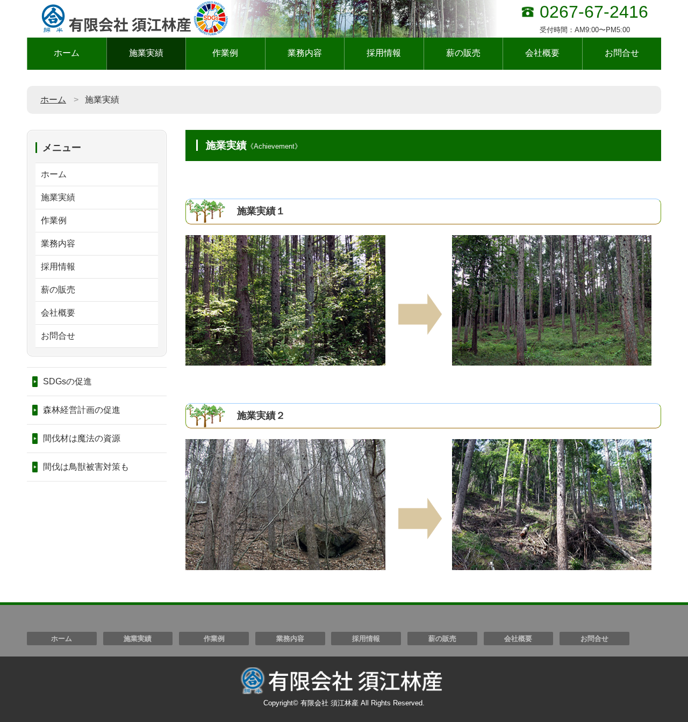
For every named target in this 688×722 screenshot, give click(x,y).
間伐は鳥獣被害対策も (86, 466)
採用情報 (384, 52)
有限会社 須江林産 (329, 703)
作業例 (225, 52)
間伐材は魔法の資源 (81, 438)
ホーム (67, 52)
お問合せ (622, 52)
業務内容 (305, 52)
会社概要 (542, 52)
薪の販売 (463, 52)
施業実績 (146, 52)
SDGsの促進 (67, 381)
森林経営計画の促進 (81, 409)
